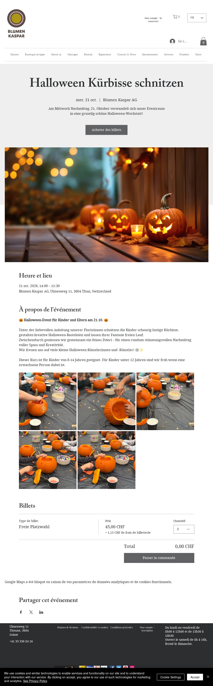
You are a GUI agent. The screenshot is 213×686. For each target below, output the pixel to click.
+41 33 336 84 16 (21, 641)
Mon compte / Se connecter (153, 19)
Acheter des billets (106, 130)
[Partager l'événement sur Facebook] (21, 612)
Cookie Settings (170, 677)
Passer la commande (159, 558)
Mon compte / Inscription (147, 629)
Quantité (179, 521)
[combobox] (183, 529)
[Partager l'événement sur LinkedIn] (41, 612)
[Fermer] (208, 677)
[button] (203, 41)
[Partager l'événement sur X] (31, 612)
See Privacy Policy (35, 681)
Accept (195, 677)
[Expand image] (48, 401)
